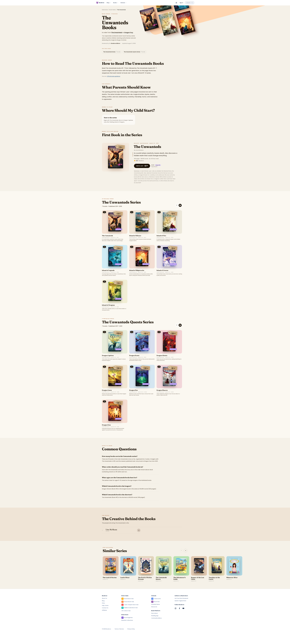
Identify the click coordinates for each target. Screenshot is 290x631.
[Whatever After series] (234, 566)
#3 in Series (173, 229)
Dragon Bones (134, 355)
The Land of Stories (110, 577)
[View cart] (176, 3)
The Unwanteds (116, 32)
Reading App (154, 615)
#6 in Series (173, 264)
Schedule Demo (155, 604)
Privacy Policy (131, 629)
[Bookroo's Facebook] (179, 608)
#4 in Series (118, 264)
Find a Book (154, 613)
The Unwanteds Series (111, 52)
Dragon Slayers (162, 390)
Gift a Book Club (125, 610)
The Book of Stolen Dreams (145, 578)
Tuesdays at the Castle (214, 578)
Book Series (112, 9)
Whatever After (232, 577)
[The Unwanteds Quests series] (164, 566)
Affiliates (104, 610)
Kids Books (105, 9)
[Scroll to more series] (185, 550)
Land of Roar (125, 577)
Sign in (181, 2)
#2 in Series (146, 229)
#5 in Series (146, 264)
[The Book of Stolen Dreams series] (146, 566)
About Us (104, 598)
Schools (123, 2)
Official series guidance (113, 76)
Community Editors (156, 618)
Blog (103, 600)
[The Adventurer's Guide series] (181, 566)
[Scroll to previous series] (181, 550)
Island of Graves (162, 270)
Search (188, 2)
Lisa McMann (140, 150)
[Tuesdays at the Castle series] (217, 566)
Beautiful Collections (127, 620)
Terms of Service (119, 629)
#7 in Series (118, 298)
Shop (108, 2)
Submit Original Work (180, 600)
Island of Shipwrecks (136, 270)
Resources (154, 607)
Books (115, 2)
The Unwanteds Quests (161, 578)
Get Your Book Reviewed (181, 598)
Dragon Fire (133, 390)
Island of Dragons (108, 305)
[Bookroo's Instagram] (175, 608)
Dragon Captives (108, 355)
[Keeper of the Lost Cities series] (199, 566)
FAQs (103, 603)
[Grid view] (180, 205)
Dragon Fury (128, 32)
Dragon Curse (107, 390)
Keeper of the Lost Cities (197, 578)
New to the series (110, 118)
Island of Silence (135, 236)
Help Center (105, 605)
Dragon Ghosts (162, 355)
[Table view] (176, 205)
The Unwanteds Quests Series (134, 52)
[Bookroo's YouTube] (183, 608)
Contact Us (105, 608)
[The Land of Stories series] (111, 566)
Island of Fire (161, 236)
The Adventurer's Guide (179, 578)
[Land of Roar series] (128, 566)
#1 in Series (118, 229)
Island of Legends (108, 270)
